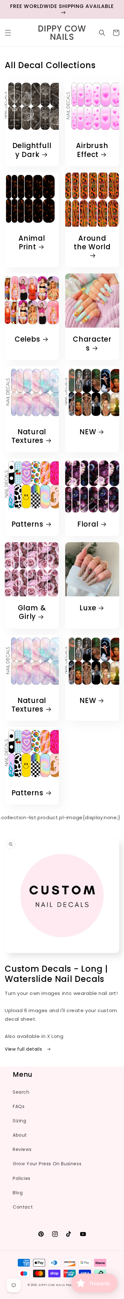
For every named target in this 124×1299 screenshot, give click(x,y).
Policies (22, 1178)
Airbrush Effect (92, 150)
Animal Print (31, 242)
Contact (23, 1207)
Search (21, 1092)
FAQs (18, 1106)
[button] (8, 33)
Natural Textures (28, 436)
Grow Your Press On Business (47, 1164)
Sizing (19, 1121)
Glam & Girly (32, 612)
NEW (87, 432)
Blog (18, 1192)
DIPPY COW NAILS (51, 1285)
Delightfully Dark (32, 150)
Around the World (92, 243)
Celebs (27, 339)
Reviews (22, 1149)
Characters (92, 343)
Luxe (87, 608)
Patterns (27, 524)
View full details (24, 1049)
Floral (88, 524)
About (20, 1135)
